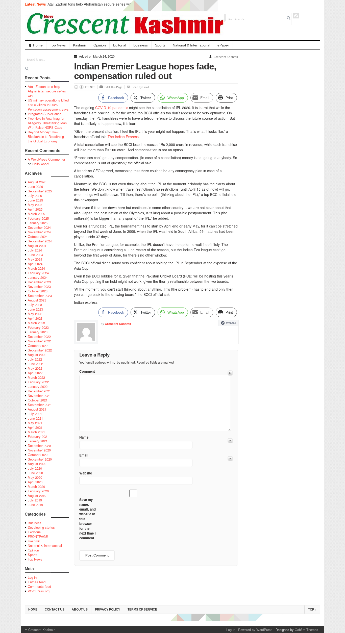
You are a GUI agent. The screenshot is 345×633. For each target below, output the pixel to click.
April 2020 (35, 481)
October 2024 (37, 236)
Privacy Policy (107, 609)
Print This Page (113, 87)
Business (140, 45)
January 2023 (37, 332)
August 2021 (37, 409)
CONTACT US (54, 609)
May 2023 (35, 313)
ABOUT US (80, 609)
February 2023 (38, 327)
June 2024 (35, 254)
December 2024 (39, 227)
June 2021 (35, 418)
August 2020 (37, 463)
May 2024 (35, 259)
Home (38, 45)
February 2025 (38, 218)
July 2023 (35, 304)
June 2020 (35, 472)
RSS (296, 15)
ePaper (223, 45)
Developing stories (41, 527)
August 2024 (37, 245)
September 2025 (40, 191)
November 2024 (39, 232)
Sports (160, 45)
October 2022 (37, 345)
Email (83, 455)
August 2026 (37, 182)
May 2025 (35, 204)
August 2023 (37, 300)
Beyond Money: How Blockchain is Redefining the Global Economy (46, 136)
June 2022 (35, 363)
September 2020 (40, 459)
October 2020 (37, 454)
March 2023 (36, 322)
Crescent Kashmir (226, 57)
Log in (32, 577)
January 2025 (37, 222)
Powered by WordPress (255, 629)
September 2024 (40, 241)
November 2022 (39, 341)
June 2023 (35, 309)
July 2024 (35, 250)
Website (231, 323)
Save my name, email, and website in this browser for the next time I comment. (87, 518)
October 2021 (37, 400)
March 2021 (36, 431)
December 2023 (39, 282)
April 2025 (35, 209)
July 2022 (35, 359)
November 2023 (39, 286)
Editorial (119, 45)
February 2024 (38, 272)
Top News (58, 45)
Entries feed (36, 581)
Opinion (99, 45)
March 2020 (36, 486)
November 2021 (39, 395)
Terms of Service (142, 609)
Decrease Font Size (76, 87)
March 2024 (36, 268)
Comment (87, 371)
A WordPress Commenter (46, 159)
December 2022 (39, 336)
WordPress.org (39, 591)
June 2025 (35, 200)
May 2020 (35, 477)
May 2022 (35, 368)
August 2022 (37, 354)
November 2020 (39, 450)
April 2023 (35, 318)
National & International (191, 45)
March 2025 (36, 213)
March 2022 (36, 377)
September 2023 (40, 295)
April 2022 (35, 372)
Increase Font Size (81, 87)
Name (83, 437)
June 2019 (35, 504)
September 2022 (40, 350)
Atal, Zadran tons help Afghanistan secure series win (89, 4)
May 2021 (35, 422)
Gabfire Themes (306, 629)
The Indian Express (123, 136)
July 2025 (35, 195)
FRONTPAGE (38, 536)
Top (312, 609)
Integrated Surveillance (44, 113)
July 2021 (35, 413)
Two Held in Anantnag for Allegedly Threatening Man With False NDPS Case (47, 123)
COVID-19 (103, 107)
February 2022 (38, 381)
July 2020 (35, 468)
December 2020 (39, 445)
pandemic (120, 107)
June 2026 (35, 186)
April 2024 (35, 263)
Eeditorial (34, 531)
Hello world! (40, 163)
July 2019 (35, 500)
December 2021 (39, 391)
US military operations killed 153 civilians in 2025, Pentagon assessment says (48, 105)
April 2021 (35, 427)
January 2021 (37, 441)
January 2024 (37, 277)
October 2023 (37, 291)
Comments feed (39, 586)
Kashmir (79, 45)
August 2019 (37, 495)
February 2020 (38, 491)
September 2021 (40, 404)
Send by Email (140, 87)
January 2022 (37, 386)
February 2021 (38, 436)
